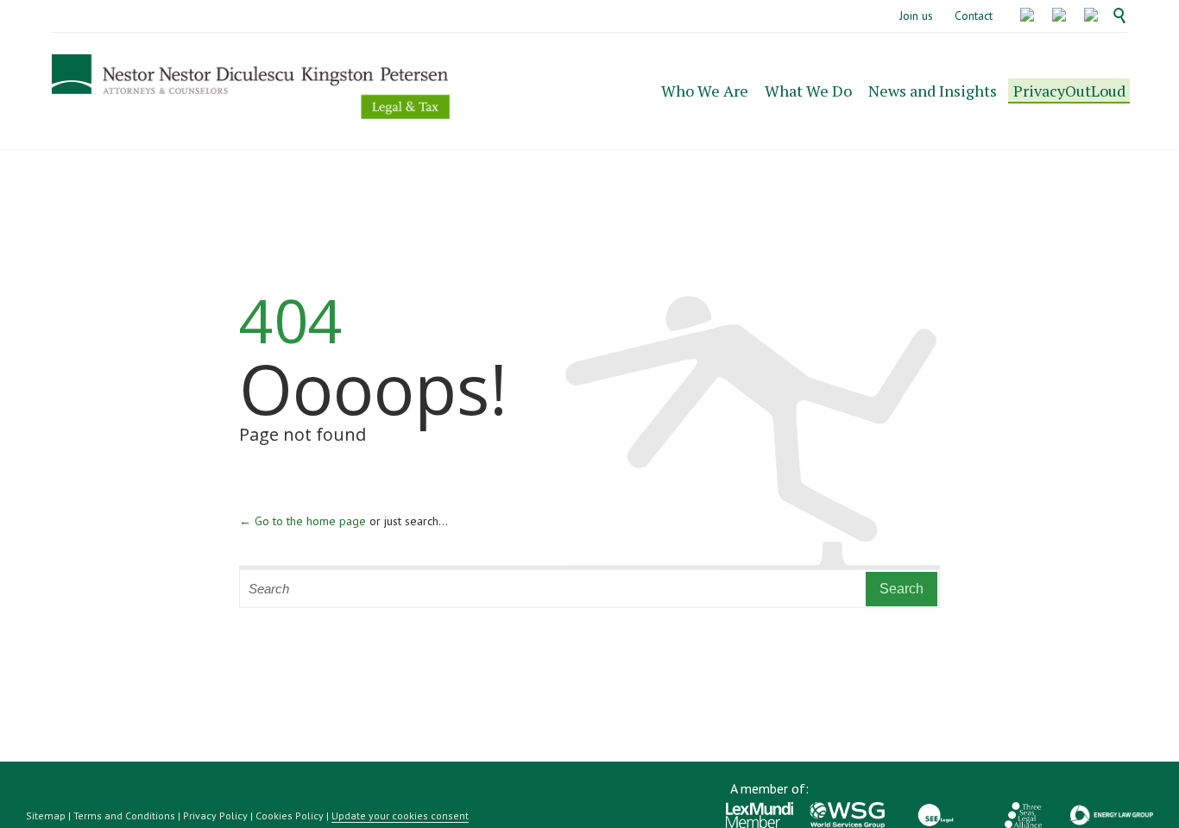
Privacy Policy (215, 815)
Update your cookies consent (400, 815)
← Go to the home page (302, 521)
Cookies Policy (289, 815)
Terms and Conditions (124, 815)
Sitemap (46, 815)
